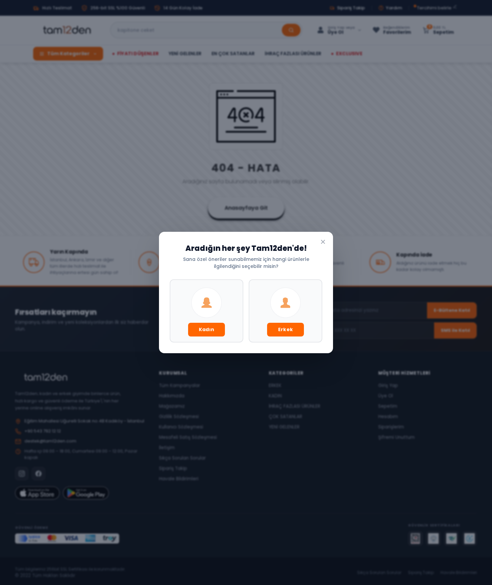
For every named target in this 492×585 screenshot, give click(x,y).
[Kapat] (323, 242)
